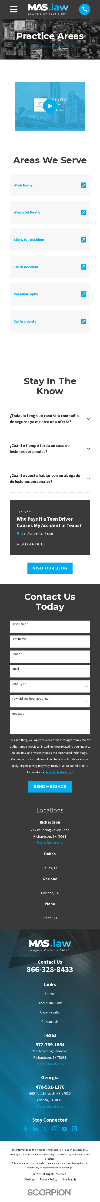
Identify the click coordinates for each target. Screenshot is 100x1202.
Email (15, 669)
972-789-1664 (50, 1045)
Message (18, 714)
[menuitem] (29, 1179)
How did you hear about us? (31, 699)
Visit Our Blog (50, 568)
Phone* (17, 654)
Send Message (50, 786)
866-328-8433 (50, 969)
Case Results (50, 1012)
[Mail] (74, 1128)
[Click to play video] (50, 106)
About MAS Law (50, 1003)
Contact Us (50, 1021)
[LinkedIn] (35, 1128)
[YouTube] (64, 1128)
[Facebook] (25, 1128)
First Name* (20, 624)
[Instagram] (54, 1128)
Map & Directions (50, 842)
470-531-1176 (50, 1087)
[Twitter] (45, 1128)
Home (50, 993)
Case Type (19, 684)
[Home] (48, 9)
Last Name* (19, 639)
